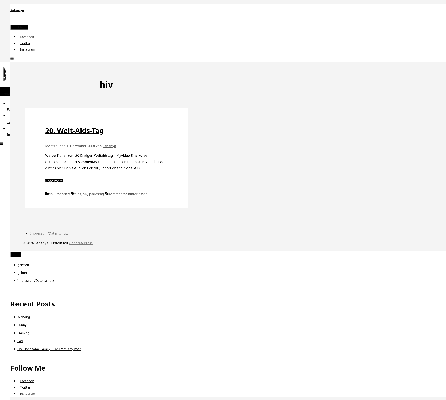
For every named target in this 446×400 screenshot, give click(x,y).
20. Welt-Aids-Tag (74, 130)
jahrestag (96, 194)
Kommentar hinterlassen (128, 194)
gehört (22, 273)
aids (78, 194)
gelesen (23, 265)
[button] (12, 59)
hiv (85, 194)
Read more (54, 181)
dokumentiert (59, 194)
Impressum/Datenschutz (49, 233)
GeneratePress (81, 243)
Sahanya (17, 10)
